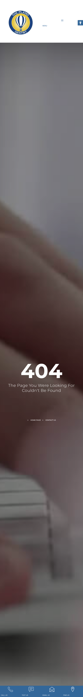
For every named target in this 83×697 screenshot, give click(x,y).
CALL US (4, 695)
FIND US (66, 695)
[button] (80, 22)
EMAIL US (46, 695)
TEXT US (25, 695)
